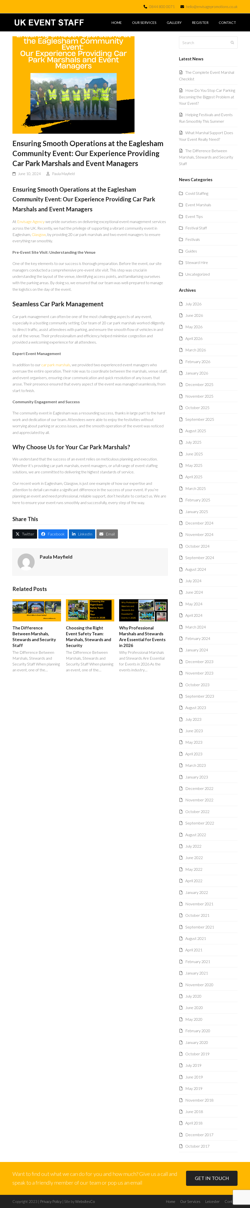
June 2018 (194, 1111)
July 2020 (193, 996)
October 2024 (197, 546)
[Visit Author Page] (26, 561)
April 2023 (193, 753)
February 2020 (197, 1030)
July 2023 (193, 719)
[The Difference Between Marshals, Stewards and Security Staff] (36, 610)
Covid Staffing (196, 193)
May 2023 (193, 742)
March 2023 (195, 765)
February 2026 (197, 361)
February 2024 (197, 638)
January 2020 (196, 1042)
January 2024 (196, 649)
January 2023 (196, 777)
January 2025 (196, 511)
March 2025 (195, 488)
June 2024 (194, 592)
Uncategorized (197, 274)
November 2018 (199, 1100)
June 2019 (194, 1077)
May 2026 (193, 326)
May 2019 (193, 1088)
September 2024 (199, 557)
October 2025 (197, 407)
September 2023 (199, 696)
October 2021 (197, 915)
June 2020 (194, 1007)
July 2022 (193, 846)
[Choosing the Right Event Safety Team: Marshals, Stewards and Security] (90, 610)
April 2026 (193, 338)
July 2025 (193, 442)
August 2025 (195, 430)
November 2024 (199, 534)
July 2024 (193, 580)
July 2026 (193, 303)
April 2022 (193, 880)
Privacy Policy (51, 1201)
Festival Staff (196, 227)
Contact (231, 1201)
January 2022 (196, 892)
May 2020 (193, 1019)
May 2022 (193, 869)
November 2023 (199, 673)
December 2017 (199, 1134)
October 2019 (197, 1053)
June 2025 (194, 453)
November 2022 (199, 799)
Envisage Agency (31, 221)
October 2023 (197, 684)
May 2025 (193, 465)
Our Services (190, 1201)
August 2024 (195, 569)
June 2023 (194, 730)
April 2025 (193, 476)
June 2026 (194, 315)
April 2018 (193, 1123)
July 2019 (193, 1065)
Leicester (212, 1201)
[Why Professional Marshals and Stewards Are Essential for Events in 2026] (143, 610)
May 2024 (193, 603)
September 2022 (199, 823)
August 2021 (195, 938)
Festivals (192, 239)
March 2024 (195, 627)
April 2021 (193, 949)
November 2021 (199, 903)
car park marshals (55, 364)
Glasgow (39, 234)
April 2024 (193, 615)
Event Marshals (198, 204)
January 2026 (196, 373)
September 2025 (199, 419)
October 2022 (197, 811)
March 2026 (195, 349)
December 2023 (199, 661)
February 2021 (197, 961)
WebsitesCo (85, 1201)
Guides (191, 251)
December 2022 (199, 788)
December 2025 (199, 384)
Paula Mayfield (63, 173)
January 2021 (196, 973)
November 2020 (199, 984)
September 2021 (199, 927)
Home (170, 1201)
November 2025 (199, 396)
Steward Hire (196, 262)
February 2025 (197, 499)
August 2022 (195, 834)
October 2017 (197, 1146)
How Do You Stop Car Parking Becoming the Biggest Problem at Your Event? (207, 96)
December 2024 (199, 523)
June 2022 (194, 857)
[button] (24, 534)
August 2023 (195, 707)
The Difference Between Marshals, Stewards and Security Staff (206, 157)
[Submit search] (232, 42)
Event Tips (194, 216)
